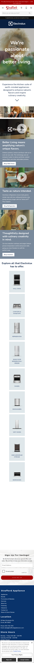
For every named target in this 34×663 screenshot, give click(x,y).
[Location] (21, 8)
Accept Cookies (24, 659)
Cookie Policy (17, 651)
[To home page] (12, 8)
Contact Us (4, 610)
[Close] (32, 643)
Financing (4, 605)
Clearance (4, 608)
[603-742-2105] (26, 8)
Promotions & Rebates (7, 599)
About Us (3, 603)
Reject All (9, 659)
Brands (3, 596)
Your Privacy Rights (17, 654)
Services (3, 601)
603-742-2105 (9, 626)
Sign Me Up (17, 577)
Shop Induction (8, 254)
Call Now (18, 3)
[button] (3, 8)
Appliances (4, 594)
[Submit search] (30, 13)
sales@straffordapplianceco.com (14, 628)
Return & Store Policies (7, 612)
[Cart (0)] (31, 8)
